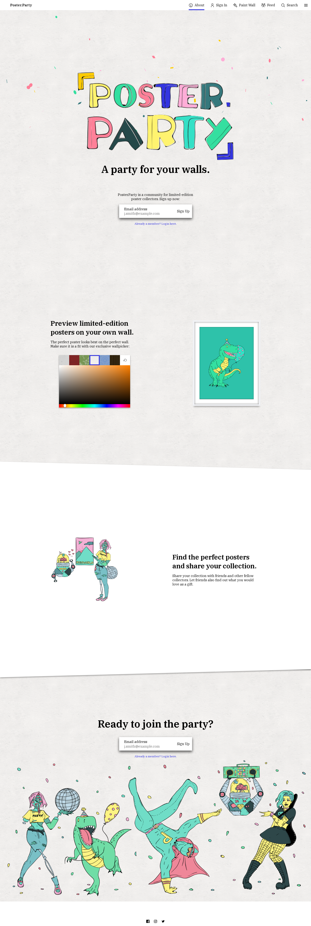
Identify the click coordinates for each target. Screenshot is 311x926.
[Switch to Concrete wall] (64, 360)
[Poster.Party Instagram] (155, 921)
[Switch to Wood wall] (115, 360)
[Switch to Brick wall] (74, 360)
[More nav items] (306, 5)
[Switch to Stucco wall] (94, 360)
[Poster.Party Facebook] (148, 921)
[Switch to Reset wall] (125, 360)
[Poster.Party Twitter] (163, 921)
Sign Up (183, 211)
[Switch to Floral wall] (84, 360)
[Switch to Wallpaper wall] (105, 360)
